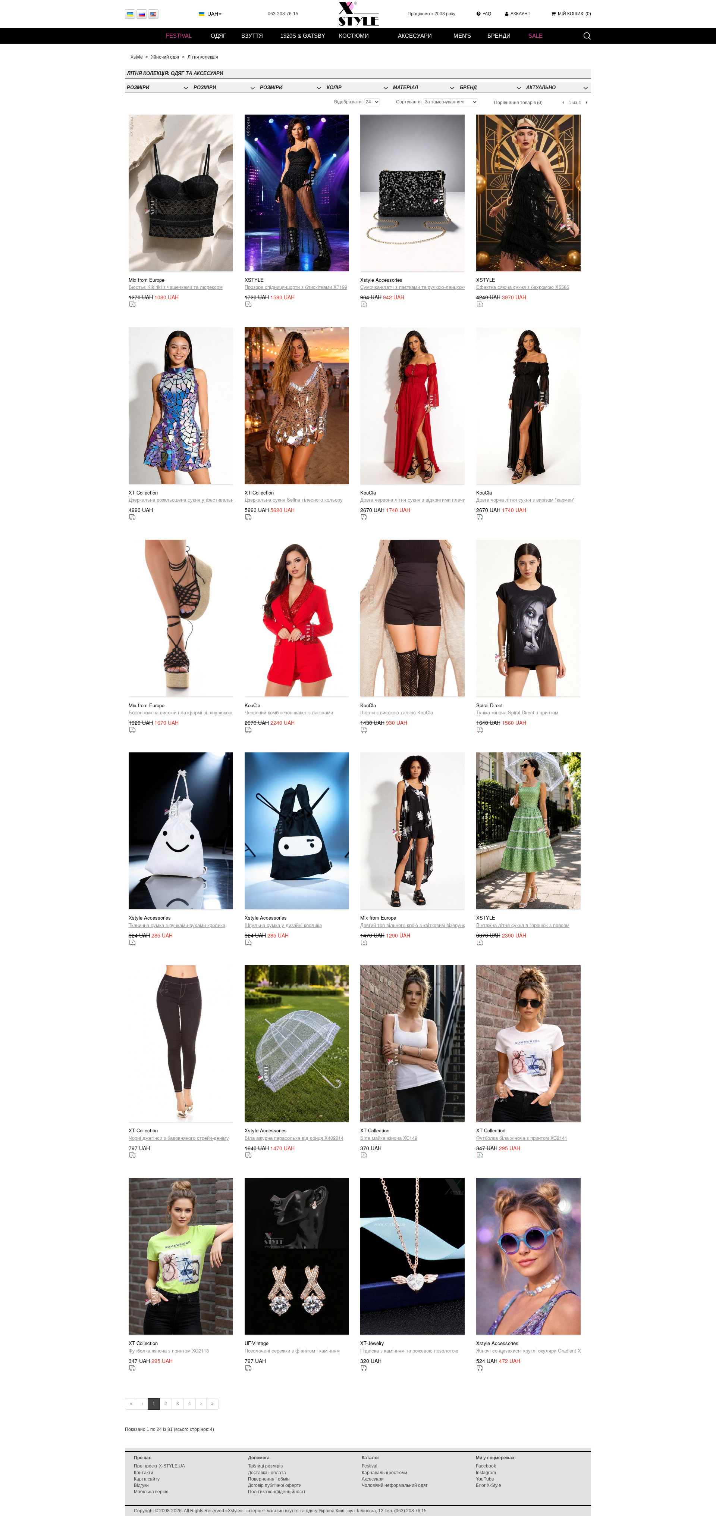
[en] (153, 14)
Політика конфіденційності (276, 1491)
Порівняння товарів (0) (518, 102)
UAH (212, 14)
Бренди (499, 35)
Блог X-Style (488, 1485)
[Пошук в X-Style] (587, 35)
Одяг (218, 35)
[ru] (141, 14)
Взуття (252, 35)
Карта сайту (147, 1479)
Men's (462, 35)
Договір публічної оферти (275, 1485)
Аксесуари (415, 35)
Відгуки (141, 1485)
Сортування (409, 102)
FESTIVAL (179, 35)
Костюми (354, 35)
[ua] (130, 14)
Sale (535, 35)
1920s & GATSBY (302, 35)
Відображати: (348, 102)
